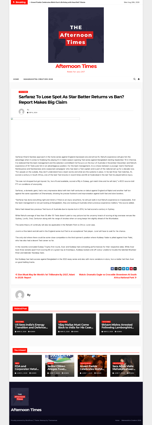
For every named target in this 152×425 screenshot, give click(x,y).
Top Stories (23, 92)
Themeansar (52, 420)
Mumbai (50, 363)
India (17, 363)
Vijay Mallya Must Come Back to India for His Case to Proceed (74, 327)
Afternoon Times (76, 66)
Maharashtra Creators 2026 (38, 79)
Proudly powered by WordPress (22, 420)
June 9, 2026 (22, 373)
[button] (135, 79)
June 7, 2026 (55, 373)
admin (32, 331)
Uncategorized (86, 363)
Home (16, 79)
